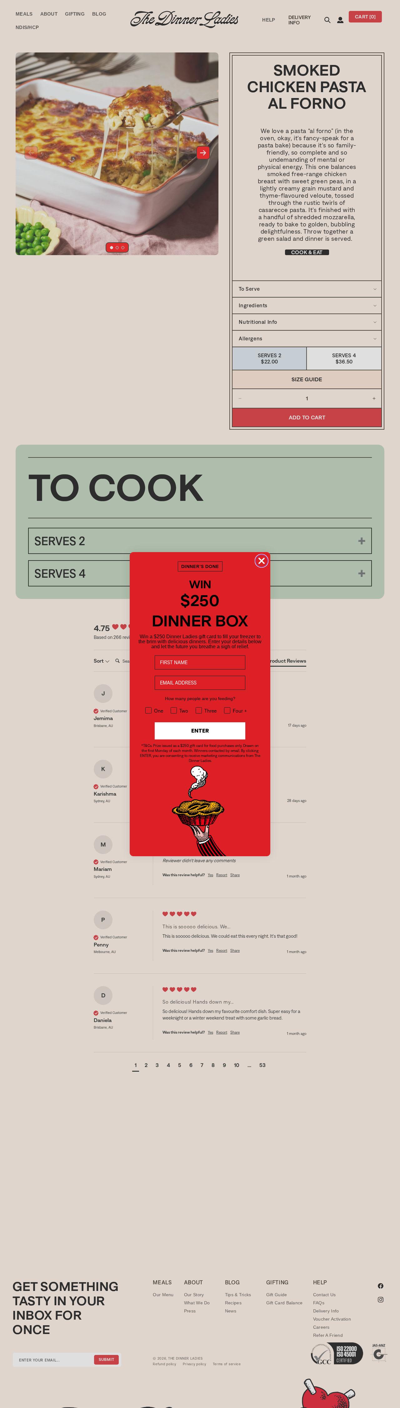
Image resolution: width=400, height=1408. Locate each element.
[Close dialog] (261, 561)
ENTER (200, 730)
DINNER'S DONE (200, 566)
